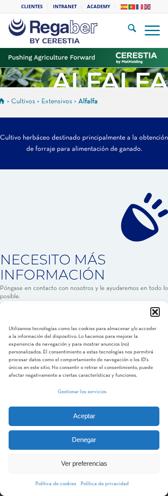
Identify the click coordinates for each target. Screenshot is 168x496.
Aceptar (84, 416)
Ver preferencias (84, 463)
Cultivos (23, 102)
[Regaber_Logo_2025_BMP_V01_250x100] (72, 30)
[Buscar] (127, 30)
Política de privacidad (105, 484)
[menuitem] (32, 6)
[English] (148, 6)
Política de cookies (55, 484)
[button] (155, 312)
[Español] (124, 6)
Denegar (84, 439)
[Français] (140, 6)
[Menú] (148, 30)
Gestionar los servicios (82, 392)
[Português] (132, 6)
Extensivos (56, 102)
